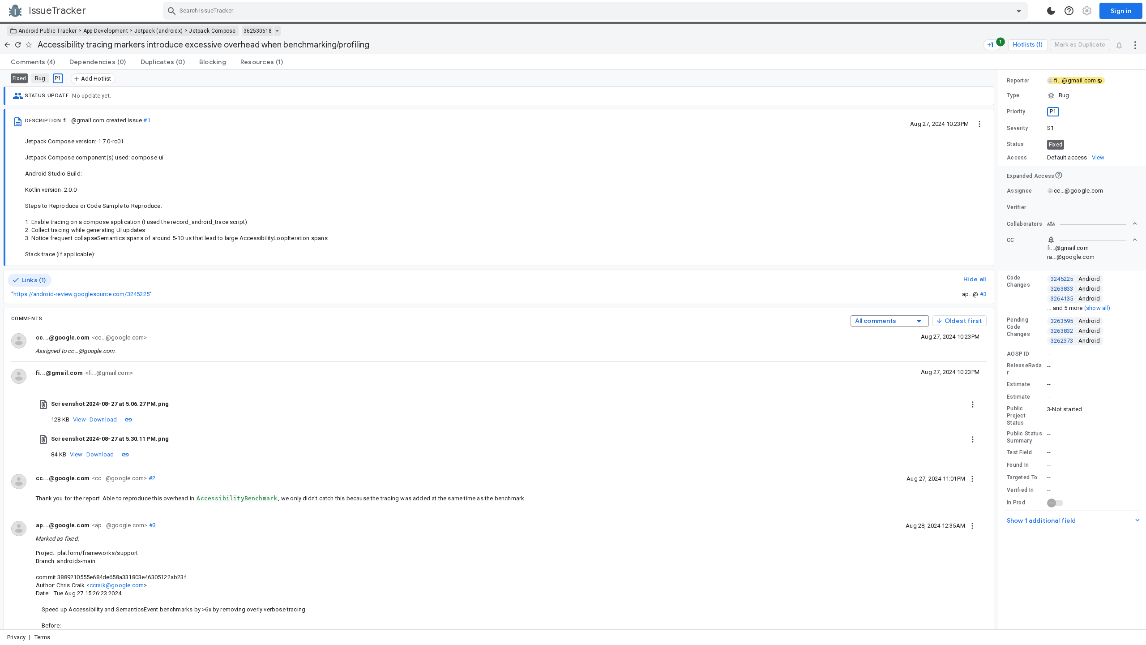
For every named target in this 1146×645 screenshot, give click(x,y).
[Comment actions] (972, 478)
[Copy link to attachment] (128, 419)
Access (1017, 158)
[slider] (999, 349)
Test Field (1019, 452)
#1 (146, 120)
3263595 (1075, 321)
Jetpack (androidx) (158, 31)
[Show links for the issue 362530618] (277, 31)
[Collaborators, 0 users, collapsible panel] (1092, 223)
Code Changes (1018, 281)
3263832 (1075, 330)
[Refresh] (18, 44)
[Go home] (7, 44)
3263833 (1075, 288)
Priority (1016, 111)
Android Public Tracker (47, 31)
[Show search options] (1018, 10)
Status (1015, 144)
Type (1013, 95)
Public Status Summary (1024, 437)
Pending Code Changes (1018, 327)
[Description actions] (979, 123)
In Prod (1016, 502)
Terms (42, 637)
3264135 (1075, 298)
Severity (1017, 128)
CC (1010, 240)
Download (103, 419)
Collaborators (1024, 224)
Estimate (1018, 384)
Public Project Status (1016, 415)
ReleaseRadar (1024, 369)
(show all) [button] (1097, 308)
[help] (1069, 11)
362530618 (258, 31)
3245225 (1075, 278)
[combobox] (596, 10)
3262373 (1075, 340)
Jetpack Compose (212, 31)
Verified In (1020, 490)
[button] (1072, 95)
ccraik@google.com (117, 585)
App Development (105, 31)
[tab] (33, 61)
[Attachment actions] (973, 404)
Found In (1018, 465)
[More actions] (1135, 45)
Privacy (16, 637)
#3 (983, 294)
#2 (151, 478)
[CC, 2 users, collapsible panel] (1092, 240)
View (79, 419)
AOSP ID (1018, 354)
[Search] (172, 10)
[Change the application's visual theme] (1051, 11)
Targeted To (1022, 477)
